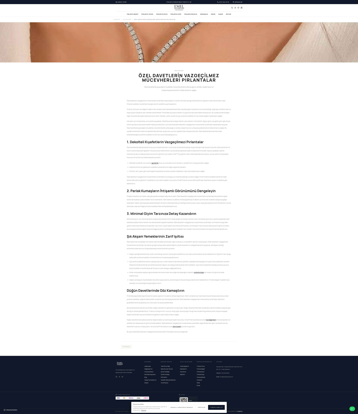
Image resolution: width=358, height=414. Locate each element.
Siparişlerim (183, 369)
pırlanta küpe (199, 272)
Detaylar (143, 410)
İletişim (146, 383)
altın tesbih (177, 326)
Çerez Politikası (165, 372)
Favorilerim (183, 372)
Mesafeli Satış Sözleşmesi (168, 380)
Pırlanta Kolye (162, 14)
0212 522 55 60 (222, 373)
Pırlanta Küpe (176, 14)
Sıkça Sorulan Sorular (167, 369)
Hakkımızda (147, 366)
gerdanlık (155, 163)
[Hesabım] (235, 8)
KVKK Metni (164, 377)
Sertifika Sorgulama (149, 374)
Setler (228, 14)
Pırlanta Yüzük (147, 14)
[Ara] (232, 8)
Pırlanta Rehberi (148, 372)
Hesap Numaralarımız (150, 380)
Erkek (213, 14)
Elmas (220, 14)
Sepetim (182, 374)
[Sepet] (241, 8)
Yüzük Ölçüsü (164, 383)
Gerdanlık (204, 14)
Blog (145, 377)
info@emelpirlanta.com (224, 377)
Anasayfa (117, 19)
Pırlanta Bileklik (190, 14)
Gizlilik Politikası (165, 374)
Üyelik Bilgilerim (184, 366)
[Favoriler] (238, 8)
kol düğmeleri (211, 320)
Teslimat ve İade (165, 366)
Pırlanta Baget (132, 14)
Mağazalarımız (148, 369)
